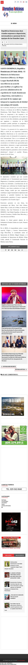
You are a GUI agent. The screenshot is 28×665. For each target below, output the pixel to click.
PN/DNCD (4, 503)
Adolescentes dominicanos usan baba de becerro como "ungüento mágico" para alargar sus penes (13, 565)
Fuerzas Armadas (6, 505)
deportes (11, 44)
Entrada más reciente (9, 366)
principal (4, 45)
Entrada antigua (20, 369)
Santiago (4, 500)
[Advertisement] (14, 266)
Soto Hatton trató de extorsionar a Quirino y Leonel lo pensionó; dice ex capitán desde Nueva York (13, 607)
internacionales (18, 44)
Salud (3, 504)
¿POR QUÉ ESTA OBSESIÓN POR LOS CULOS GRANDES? (16, 596)
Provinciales (5, 501)
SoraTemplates (21, 660)
